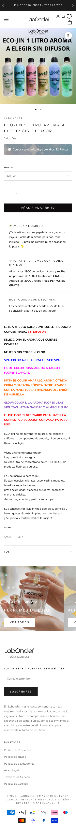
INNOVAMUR (51, 803)
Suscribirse (21, 692)
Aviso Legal (11, 770)
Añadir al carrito (38, 208)
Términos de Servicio (17, 777)
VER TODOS (19, 622)
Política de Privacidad (17, 750)
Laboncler (13, 118)
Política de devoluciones (19, 764)
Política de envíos (15, 757)
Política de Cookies (16, 784)
